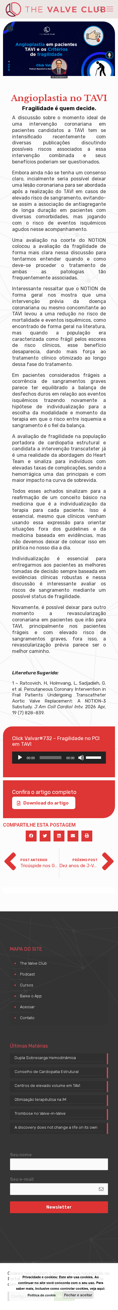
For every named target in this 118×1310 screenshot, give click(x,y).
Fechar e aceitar (78, 1295)
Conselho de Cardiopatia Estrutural (47, 1071)
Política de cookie (42, 1295)
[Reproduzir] (20, 758)
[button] (31, 836)
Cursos (26, 985)
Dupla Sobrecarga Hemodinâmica (45, 1057)
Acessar (27, 1007)
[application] (59, 758)
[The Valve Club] (56, 9)
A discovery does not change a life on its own (56, 1127)
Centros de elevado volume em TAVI (47, 1085)
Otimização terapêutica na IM (40, 1099)
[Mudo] (81, 758)
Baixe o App (31, 996)
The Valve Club (33, 963)
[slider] (94, 757)
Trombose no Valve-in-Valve (40, 1113)
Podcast (27, 974)
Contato (27, 1017)
